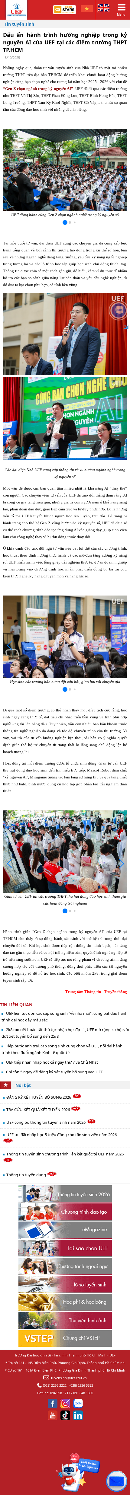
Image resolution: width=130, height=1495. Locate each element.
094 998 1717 (60, 1393)
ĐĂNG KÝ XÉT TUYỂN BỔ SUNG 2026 (39, 1097)
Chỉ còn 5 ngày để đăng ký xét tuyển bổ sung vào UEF (54, 1072)
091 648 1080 (83, 1393)
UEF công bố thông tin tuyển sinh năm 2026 (46, 1122)
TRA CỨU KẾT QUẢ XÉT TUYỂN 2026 (38, 1109)
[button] (121, 179)
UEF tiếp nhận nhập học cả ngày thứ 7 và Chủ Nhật (52, 1062)
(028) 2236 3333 (81, 1385)
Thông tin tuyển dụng (26, 1174)
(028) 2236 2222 (55, 1385)
